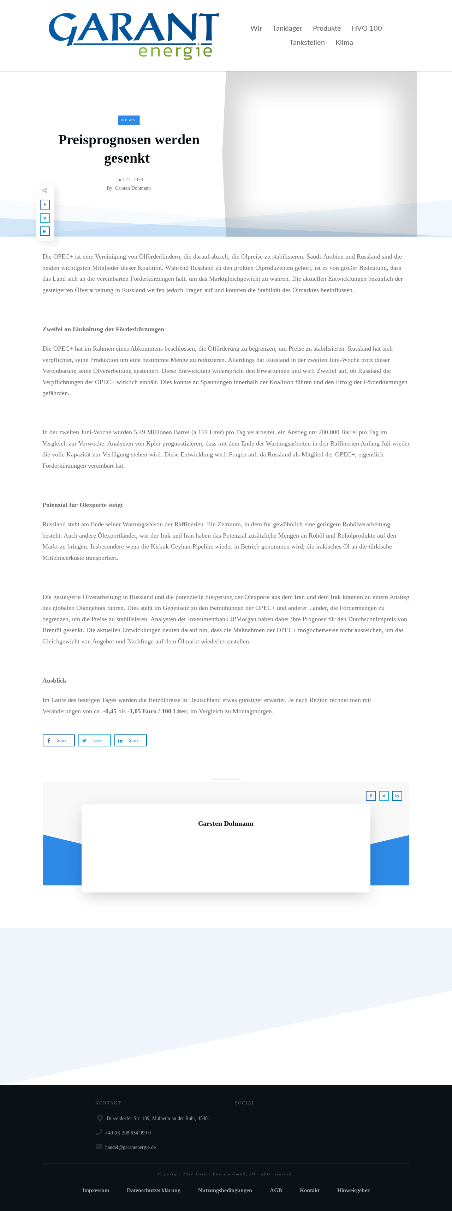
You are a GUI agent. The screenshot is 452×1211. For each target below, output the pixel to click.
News (129, 120)
